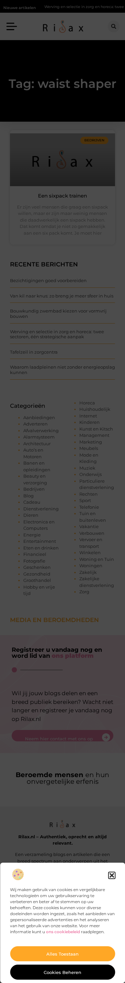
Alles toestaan (62, 954)
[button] (111, 875)
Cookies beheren (62, 972)
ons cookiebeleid (63, 931)
